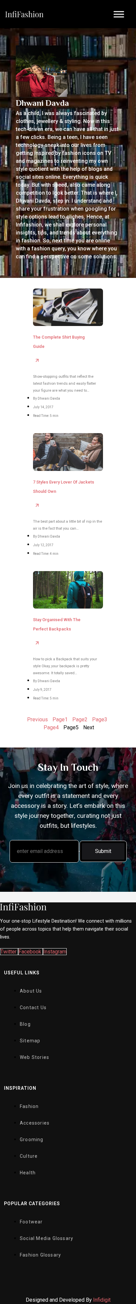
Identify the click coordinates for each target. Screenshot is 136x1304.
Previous (37, 719)
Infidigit (102, 1300)
